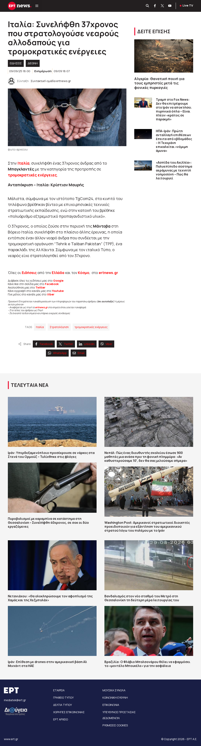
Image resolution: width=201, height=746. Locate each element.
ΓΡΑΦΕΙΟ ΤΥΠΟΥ (63, 697)
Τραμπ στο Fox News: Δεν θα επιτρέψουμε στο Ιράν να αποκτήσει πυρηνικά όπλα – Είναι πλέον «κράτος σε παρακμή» (173, 109)
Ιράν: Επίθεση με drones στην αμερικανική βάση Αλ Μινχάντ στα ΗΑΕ (47, 664)
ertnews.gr (41, 307)
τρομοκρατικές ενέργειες (32, 175)
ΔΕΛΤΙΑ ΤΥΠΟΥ (62, 705)
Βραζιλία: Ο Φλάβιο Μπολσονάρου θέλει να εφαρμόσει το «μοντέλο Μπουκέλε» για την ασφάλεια (147, 664)
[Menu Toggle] (36, 6)
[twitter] (162, 6)
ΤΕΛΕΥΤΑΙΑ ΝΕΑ (29, 385)
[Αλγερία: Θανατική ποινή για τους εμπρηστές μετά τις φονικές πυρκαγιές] (163, 56)
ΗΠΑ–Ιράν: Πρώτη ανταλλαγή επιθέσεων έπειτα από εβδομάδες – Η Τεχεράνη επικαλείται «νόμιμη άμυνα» (174, 141)
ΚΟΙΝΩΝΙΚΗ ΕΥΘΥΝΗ (115, 697)
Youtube (58, 291)
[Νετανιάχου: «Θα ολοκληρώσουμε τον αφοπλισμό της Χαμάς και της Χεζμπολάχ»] (52, 565)
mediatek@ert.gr (15, 700)
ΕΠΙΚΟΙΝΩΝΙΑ (110, 705)
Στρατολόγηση (59, 327)
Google (58, 280)
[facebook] (155, 6)
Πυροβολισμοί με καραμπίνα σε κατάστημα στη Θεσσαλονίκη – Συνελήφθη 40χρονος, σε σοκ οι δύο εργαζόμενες (48, 522)
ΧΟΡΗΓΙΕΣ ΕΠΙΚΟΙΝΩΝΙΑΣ (69, 712)
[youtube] (170, 6)
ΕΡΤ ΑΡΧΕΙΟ (60, 719)
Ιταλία (23, 163)
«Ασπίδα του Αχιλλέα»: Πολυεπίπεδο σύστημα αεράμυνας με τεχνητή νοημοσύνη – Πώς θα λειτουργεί (174, 170)
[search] (147, 6)
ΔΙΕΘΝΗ (33, 63)
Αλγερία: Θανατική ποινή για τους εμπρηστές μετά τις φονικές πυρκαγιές (159, 83)
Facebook (52, 284)
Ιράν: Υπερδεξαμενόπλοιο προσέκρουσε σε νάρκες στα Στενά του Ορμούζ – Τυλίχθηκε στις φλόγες (51, 455)
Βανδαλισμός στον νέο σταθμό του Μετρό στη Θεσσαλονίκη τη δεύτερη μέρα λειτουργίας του (141, 598)
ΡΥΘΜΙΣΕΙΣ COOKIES (115, 725)
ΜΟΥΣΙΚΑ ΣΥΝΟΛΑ (113, 690)
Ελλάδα (58, 272)
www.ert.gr (11, 739)
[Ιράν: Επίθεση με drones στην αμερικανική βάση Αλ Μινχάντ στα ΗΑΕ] (52, 631)
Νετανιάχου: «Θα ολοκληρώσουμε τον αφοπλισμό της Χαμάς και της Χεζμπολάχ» (50, 598)
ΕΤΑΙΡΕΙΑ (59, 690)
